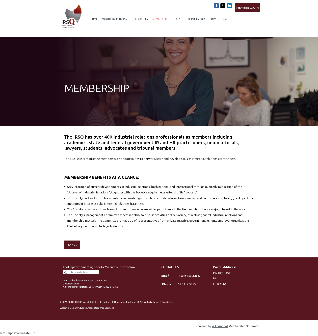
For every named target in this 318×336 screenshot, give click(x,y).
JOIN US (72, 244)
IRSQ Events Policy (99, 301)
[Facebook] (216, 5)
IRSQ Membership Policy (123, 301)
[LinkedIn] (229, 5)
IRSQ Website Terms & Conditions (155, 301)
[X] (222, 5)
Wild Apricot (220, 326)
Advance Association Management (96, 307)
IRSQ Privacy (81, 301)
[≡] (225, 18)
